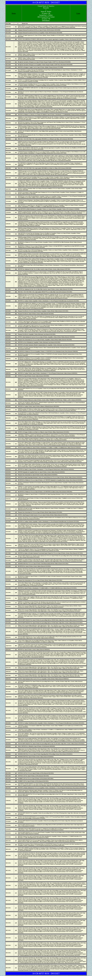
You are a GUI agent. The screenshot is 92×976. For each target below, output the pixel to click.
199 (16, 821)
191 (16, 784)
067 (16, 317)
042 (16, 196)
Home (14, 13)
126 (16, 503)
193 (16, 791)
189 (16, 778)
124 (16, 495)
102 (16, 406)
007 (16, 36)
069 (16, 325)
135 (16, 549)
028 (16, 122)
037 (16, 172)
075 (16, 344)
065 (16, 311)
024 (16, 110)
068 (16, 322)
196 (16, 808)
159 (16, 631)
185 (16, 761)
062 (16, 296)
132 (16, 526)
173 (16, 710)
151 (16, 598)
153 (16, 606)
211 (16, 863)
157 (16, 622)
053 (16, 246)
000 (16, 139)
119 (16, 477)
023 (16, 103)
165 (16, 667)
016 (16, 70)
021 (16, 92)
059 (16, 273)
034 (16, 152)
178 (16, 734)
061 (16, 289)
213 (16, 878)
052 (16, 242)
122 (16, 487)
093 (16, 399)
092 (16, 394)
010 (16, 46)
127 (16, 509)
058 (16, 269)
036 (16, 164)
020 (16, 88)
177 (16, 730)
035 (16, 158)
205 (16, 833)
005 (16, 30)
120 (16, 480)
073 (16, 339)
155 (16, 610)
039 (16, 183)
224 (16, 960)
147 (16, 588)
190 (16, 781)
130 (16, 518)
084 (16, 373)
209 (16, 849)
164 (16, 662)
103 (16, 409)
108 (16, 432)
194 (16, 794)
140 (16, 560)
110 (16, 439)
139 (16, 556)
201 (16, 825)
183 (16, 754)
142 (16, 566)
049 (16, 229)
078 (16, 354)
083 (16, 369)
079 (16, 358)
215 (16, 892)
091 (16, 389)
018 (16, 80)
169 (16, 682)
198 (16, 817)
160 (16, 637)
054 (16, 250)
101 (16, 403)
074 (16, 342)
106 (16, 423)
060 (16, 281)
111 (16, 443)
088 (16, 382)
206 (16, 837)
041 (16, 193)
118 (16, 474)
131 (16, 521)
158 (16, 625)
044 (16, 205)
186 (16, 768)
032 (16, 143)
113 (16, 451)
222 (16, 945)
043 (16, 201)
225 (16, 967)
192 (16, 787)
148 (16, 592)
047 (16, 217)
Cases (78, 13)
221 (16, 937)
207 (16, 840)
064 (16, 305)
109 (16, 435)
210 (16, 855)
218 (16, 915)
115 (16, 465)
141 (16, 563)
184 (16, 756)
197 (16, 813)
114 (16, 461)
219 (16, 922)
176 (16, 726)
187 (16, 773)
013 (16, 62)
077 (16, 351)
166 (16, 671)
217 (16, 907)
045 (16, 212)
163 (16, 654)
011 (16, 54)
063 (16, 300)
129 (16, 514)
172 (16, 703)
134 (16, 538)
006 (16, 32)
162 (16, 649)
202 (16, 829)
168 (16, 675)
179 (16, 739)
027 (16, 118)
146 (16, 584)
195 (16, 800)
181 (16, 746)
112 (16, 447)
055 (16, 255)
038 (16, 177)
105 (16, 418)
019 (16, 84)
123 (16, 491)
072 (16, 336)
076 (16, 348)
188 (16, 775)
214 (16, 885)
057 (16, 265)
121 (16, 483)
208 (16, 844)
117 (16, 472)
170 (16, 686)
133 (16, 531)
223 (16, 952)
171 (16, 691)
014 (16, 64)
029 (16, 127)
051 (16, 238)
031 (16, 135)
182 (16, 750)
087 (16, 376)
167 (16, 678)
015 (16, 67)
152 (16, 602)
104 (16, 413)
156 (16, 620)
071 (16, 334)
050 (16, 233)
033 (16, 148)
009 (16, 39)
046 (16, 209)
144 (16, 577)
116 (16, 469)
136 (16, 553)
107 (16, 428)
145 (16, 580)
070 (16, 330)
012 (16, 58)
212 (16, 870)
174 (16, 718)
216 (16, 900)
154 (16, 615)
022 (16, 96)
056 (16, 260)
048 (16, 223)
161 (16, 641)
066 (16, 313)
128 (16, 512)
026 (16, 114)
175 (16, 723)
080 (16, 363)
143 (16, 571)
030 (16, 131)
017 (16, 75)
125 (16, 498)
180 (16, 743)
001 (16, 26)
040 (16, 189)
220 (16, 930)
